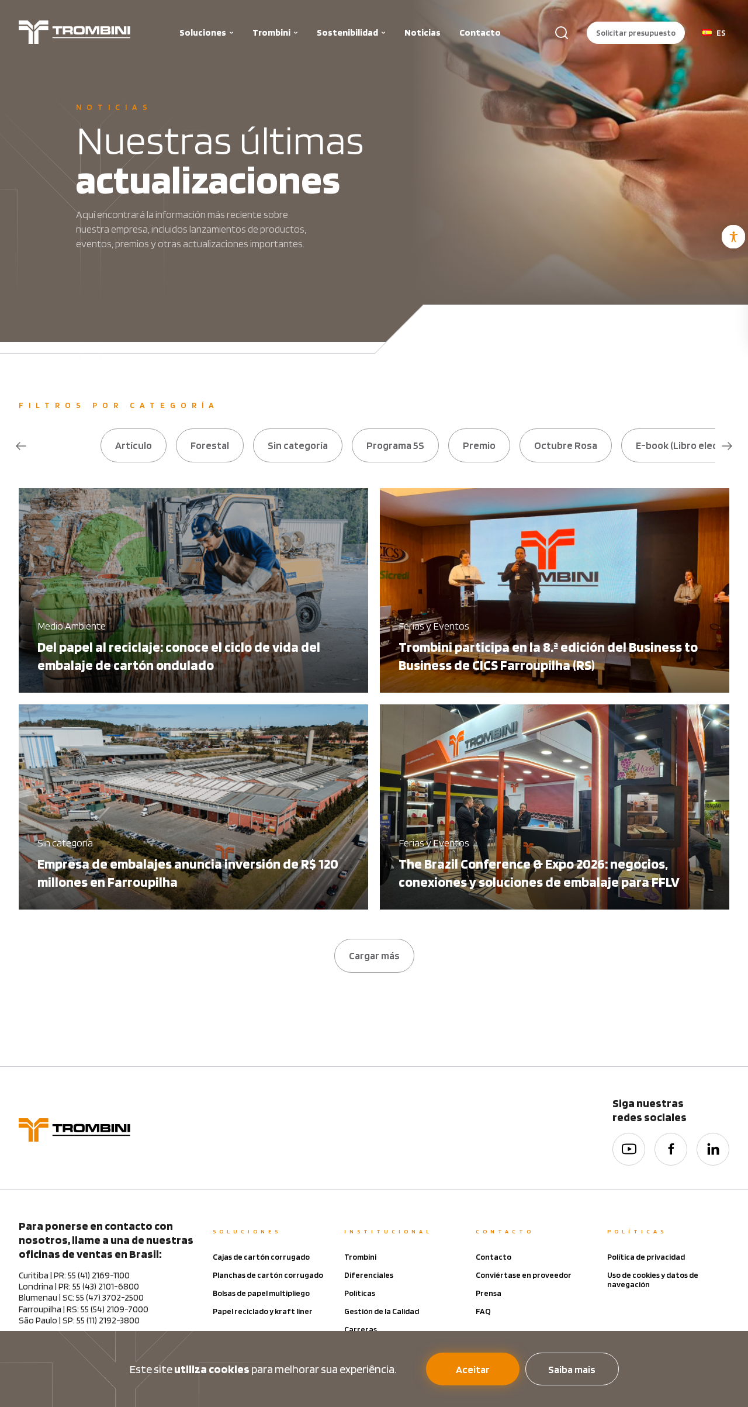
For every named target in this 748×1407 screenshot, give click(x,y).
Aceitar (473, 1369)
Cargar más (374, 955)
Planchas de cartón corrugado (268, 1275)
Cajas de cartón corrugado (261, 1256)
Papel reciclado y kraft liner (263, 1311)
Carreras (360, 1329)
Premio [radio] (479, 445)
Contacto (480, 32)
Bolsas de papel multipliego (261, 1293)
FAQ (483, 1311)
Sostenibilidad (347, 32)
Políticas (359, 1293)
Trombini (271, 32)
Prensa (488, 1293)
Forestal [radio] (210, 445)
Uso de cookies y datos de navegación (652, 1279)
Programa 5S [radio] (395, 445)
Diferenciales (368, 1275)
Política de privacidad (646, 1256)
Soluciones (202, 32)
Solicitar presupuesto (636, 32)
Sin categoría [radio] (298, 445)
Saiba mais (571, 1369)
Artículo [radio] (133, 445)
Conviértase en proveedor (524, 1275)
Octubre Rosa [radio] (565, 445)
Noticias (422, 32)
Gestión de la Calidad (381, 1311)
